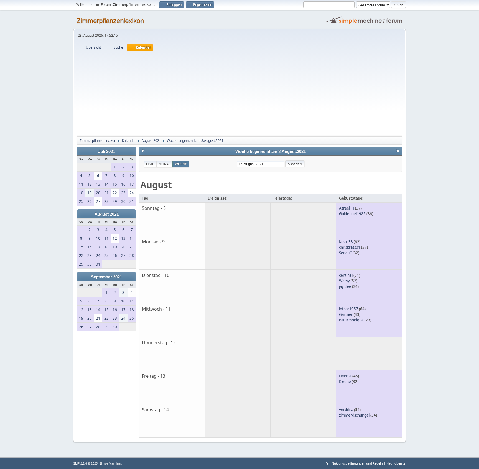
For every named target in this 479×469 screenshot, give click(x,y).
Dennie (345, 376)
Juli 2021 (106, 151)
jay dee (345, 286)
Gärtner (346, 314)
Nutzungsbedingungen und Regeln (357, 463)
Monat (164, 164)
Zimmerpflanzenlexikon (110, 20)
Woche (181, 164)
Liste (150, 164)
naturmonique (351, 319)
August (156, 185)
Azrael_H (346, 208)
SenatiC (345, 252)
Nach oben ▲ (396, 463)
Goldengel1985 (352, 213)
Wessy (344, 280)
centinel (346, 275)
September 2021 (106, 277)
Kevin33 (346, 241)
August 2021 (107, 214)
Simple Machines (110, 463)
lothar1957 (348, 308)
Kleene (345, 381)
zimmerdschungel (354, 415)
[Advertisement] (239, 93)
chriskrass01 (349, 247)
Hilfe (325, 463)
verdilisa (346, 409)
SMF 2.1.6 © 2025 (85, 463)
